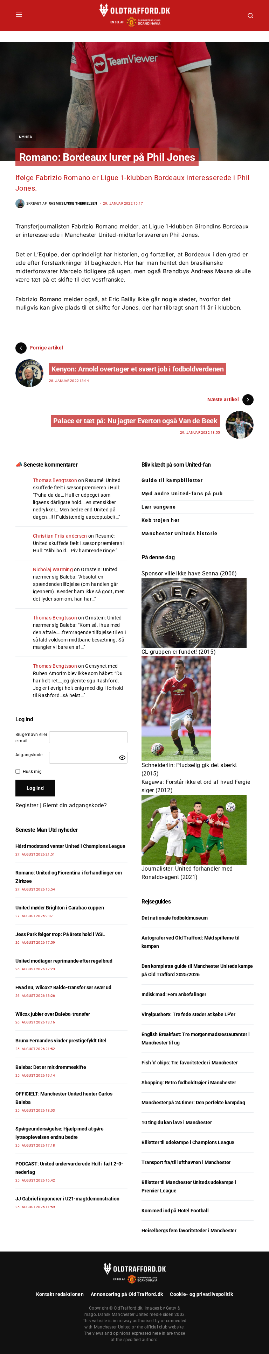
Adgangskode (29, 754)
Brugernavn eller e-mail (31, 737)
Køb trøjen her (161, 520)
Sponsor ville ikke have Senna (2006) (189, 573)
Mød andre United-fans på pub (182, 493)
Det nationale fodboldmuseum (175, 918)
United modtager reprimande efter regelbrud (63, 961)
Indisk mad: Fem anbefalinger (174, 994)
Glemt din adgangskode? (75, 805)
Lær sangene (159, 507)
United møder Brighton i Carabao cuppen (59, 907)
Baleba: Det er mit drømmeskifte (50, 1067)
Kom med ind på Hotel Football (175, 1210)
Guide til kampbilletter (172, 480)
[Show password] (122, 757)
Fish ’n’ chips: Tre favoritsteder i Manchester (190, 1062)
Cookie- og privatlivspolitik (201, 1294)
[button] (19, 15)
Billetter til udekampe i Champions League (188, 1142)
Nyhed (26, 137)
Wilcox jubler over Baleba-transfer (52, 1014)
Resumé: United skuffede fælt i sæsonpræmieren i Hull (78, 543)
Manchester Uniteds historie (180, 533)
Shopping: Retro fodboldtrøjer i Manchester (189, 1082)
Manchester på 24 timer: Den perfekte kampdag (193, 1102)
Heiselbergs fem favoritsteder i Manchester (189, 1230)
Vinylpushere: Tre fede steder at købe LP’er (188, 1014)
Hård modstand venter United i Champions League (70, 846)
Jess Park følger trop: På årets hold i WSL (60, 934)
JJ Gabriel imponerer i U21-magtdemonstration (67, 1198)
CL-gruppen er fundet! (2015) (179, 651)
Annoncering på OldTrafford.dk (127, 1294)
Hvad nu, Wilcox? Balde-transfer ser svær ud (63, 987)
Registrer (26, 805)
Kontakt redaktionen (60, 1294)
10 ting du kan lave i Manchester (177, 1122)
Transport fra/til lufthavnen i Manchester (186, 1162)
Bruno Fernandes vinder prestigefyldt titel (60, 1040)
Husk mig (32, 771)
